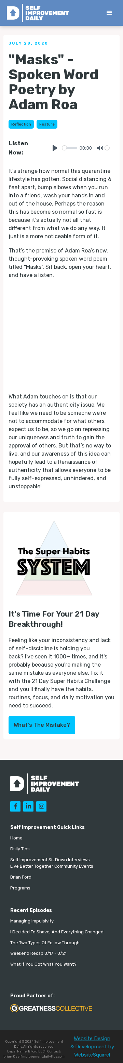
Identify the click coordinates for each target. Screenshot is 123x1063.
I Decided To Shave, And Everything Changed (57, 931)
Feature (47, 124)
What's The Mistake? (42, 725)
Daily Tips (20, 848)
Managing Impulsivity (32, 920)
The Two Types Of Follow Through (45, 942)
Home (16, 837)
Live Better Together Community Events (51, 866)
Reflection (21, 124)
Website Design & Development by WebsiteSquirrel (92, 1046)
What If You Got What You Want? (43, 964)
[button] (109, 13)
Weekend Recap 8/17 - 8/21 (38, 953)
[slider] (69, 148)
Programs (20, 887)
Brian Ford (20, 877)
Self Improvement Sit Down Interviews (50, 859)
